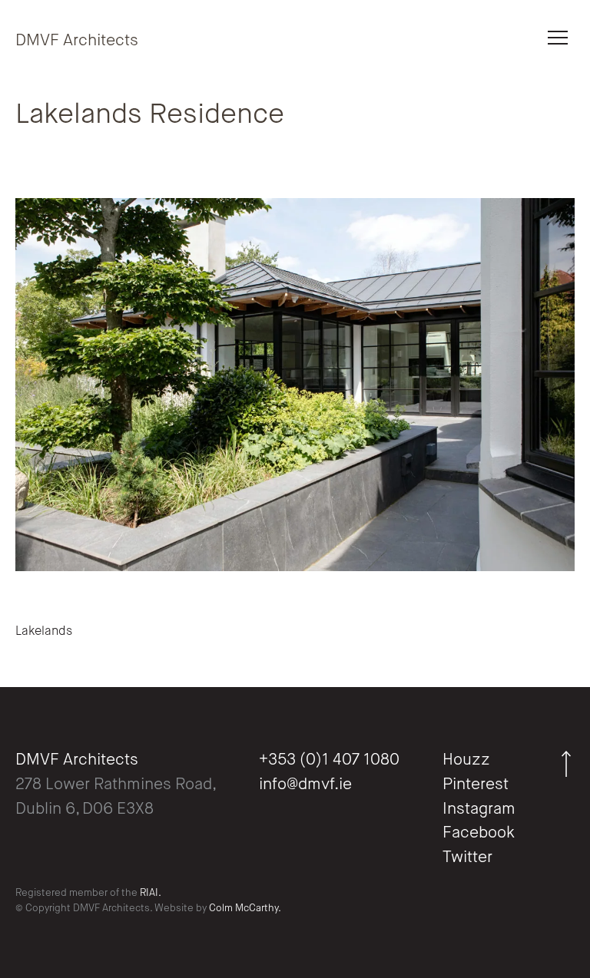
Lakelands (43, 632)
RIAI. (150, 893)
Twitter (467, 858)
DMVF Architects (76, 41)
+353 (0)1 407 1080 (329, 760)
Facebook (478, 833)
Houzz (466, 760)
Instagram (478, 809)
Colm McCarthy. (245, 909)
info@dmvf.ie (305, 785)
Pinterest (475, 785)
